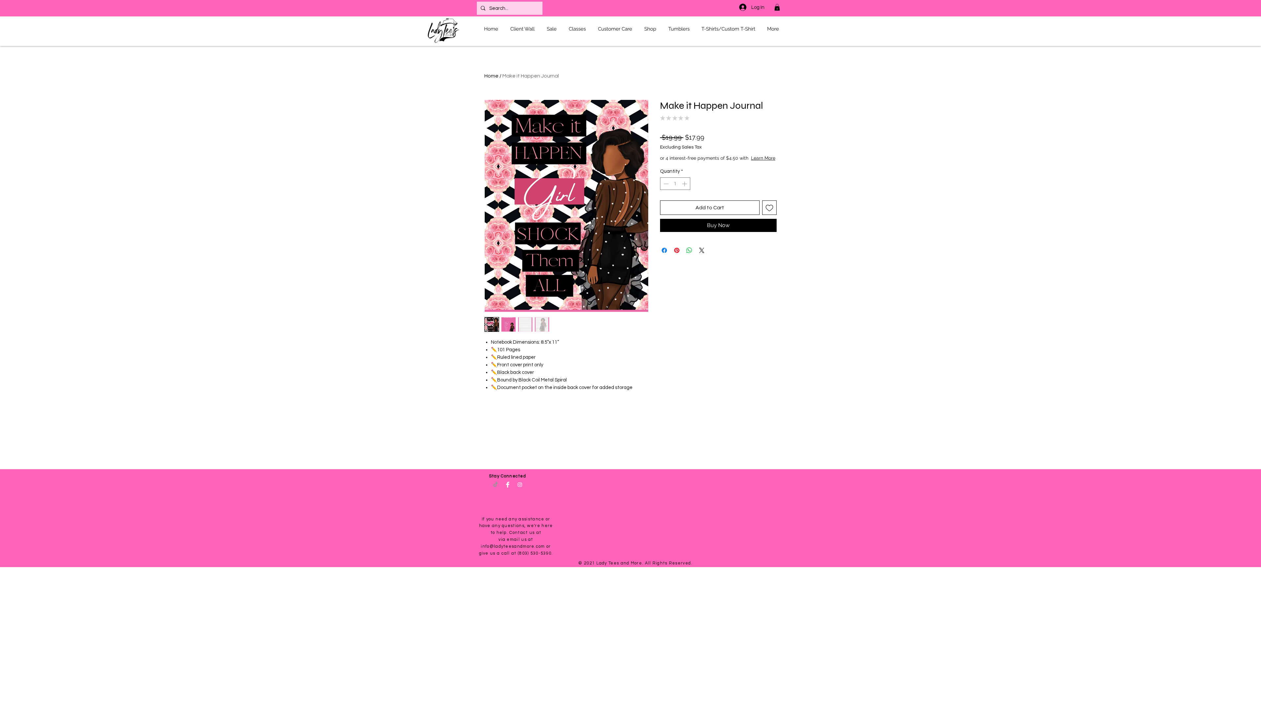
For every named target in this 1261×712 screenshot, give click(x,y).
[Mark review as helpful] (769, 575)
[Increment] (685, 190)
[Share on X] (702, 257)
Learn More (710, 164)
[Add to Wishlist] (769, 214)
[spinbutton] (675, 190)
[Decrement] (665, 190)
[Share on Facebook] (664, 257)
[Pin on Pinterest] (677, 257)
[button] (777, 7)
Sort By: (726, 525)
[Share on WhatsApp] (689, 257)
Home (491, 76)
